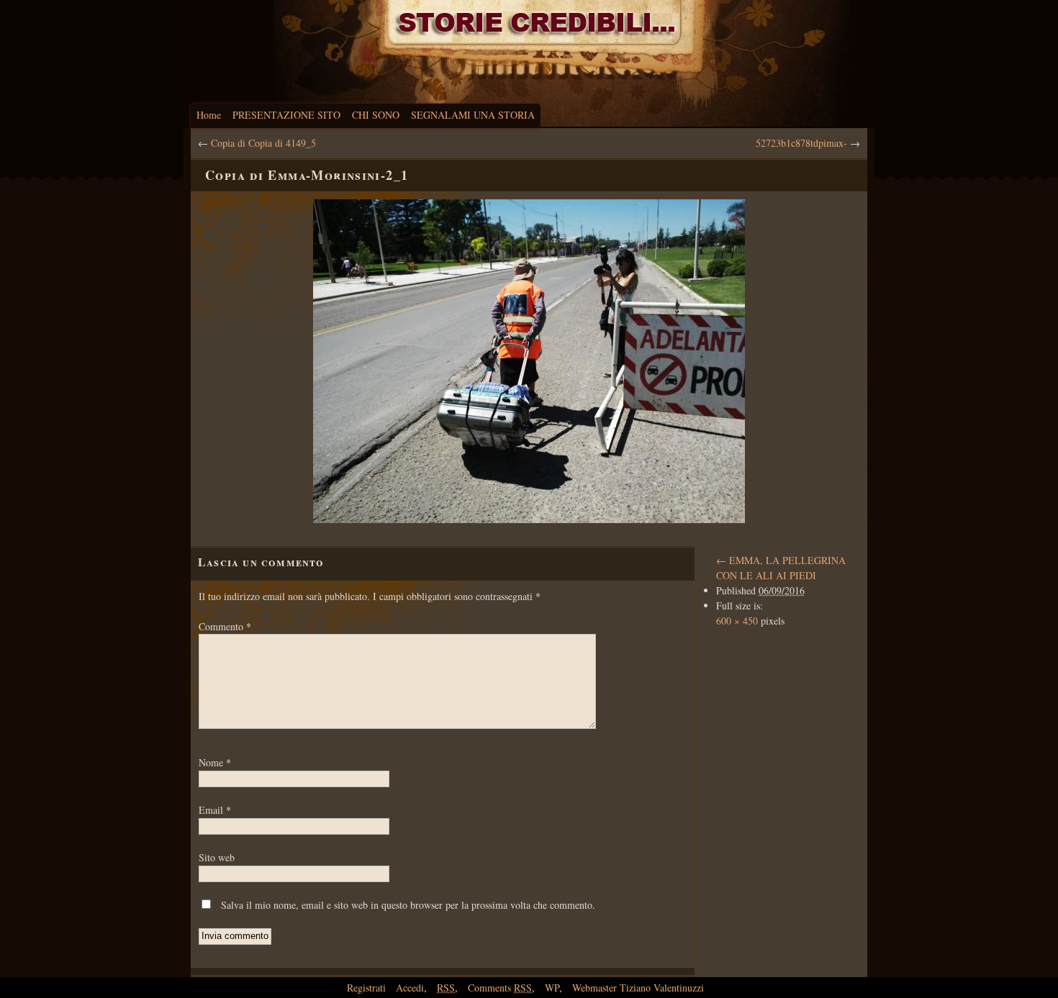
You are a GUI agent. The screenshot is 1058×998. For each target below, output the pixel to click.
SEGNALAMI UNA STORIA (473, 115)
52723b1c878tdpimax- (801, 143)
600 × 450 (737, 620)
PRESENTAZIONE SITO (286, 115)
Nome (215, 762)
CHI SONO (375, 115)
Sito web (217, 857)
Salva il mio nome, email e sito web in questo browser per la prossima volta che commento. (408, 905)
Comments (500, 987)
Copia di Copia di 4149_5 (263, 143)
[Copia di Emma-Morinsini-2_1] (529, 361)
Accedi (410, 987)
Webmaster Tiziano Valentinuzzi (638, 987)
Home (208, 115)
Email (215, 810)
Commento (225, 626)
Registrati (366, 987)
